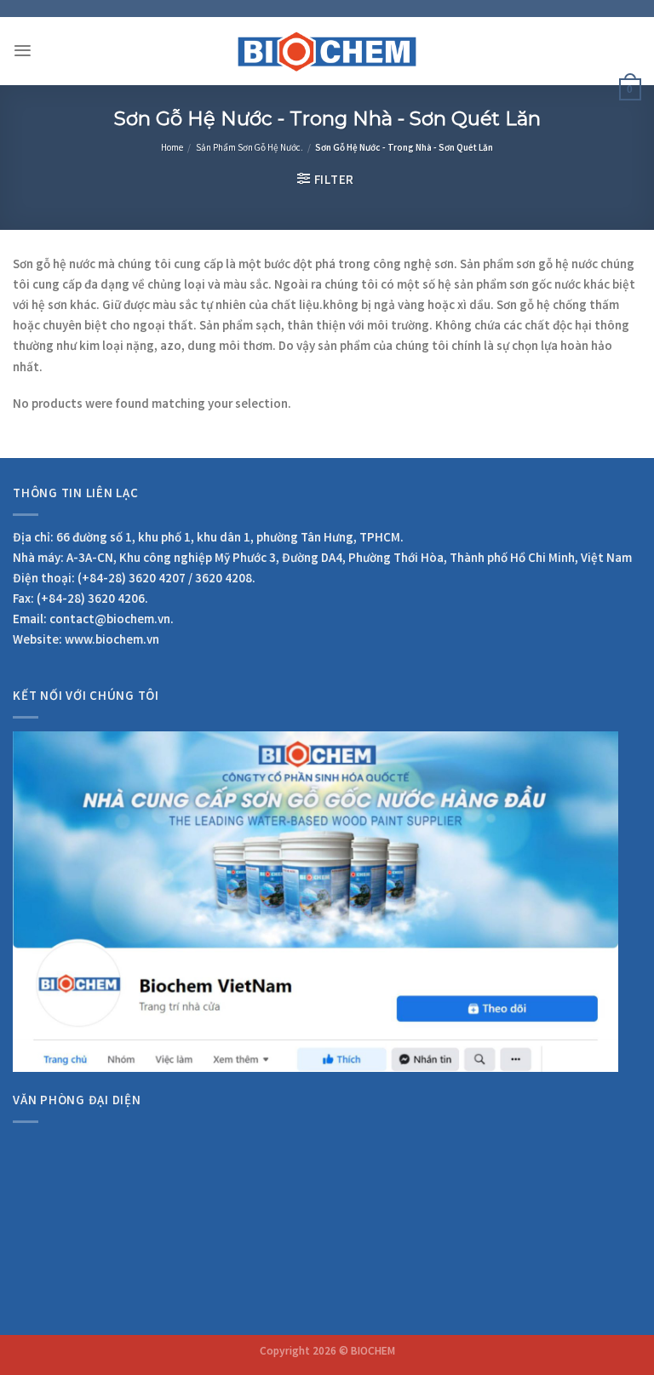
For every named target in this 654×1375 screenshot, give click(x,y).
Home (172, 149)
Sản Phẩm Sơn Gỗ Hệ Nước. (249, 149)
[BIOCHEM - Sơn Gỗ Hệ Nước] (327, 51)
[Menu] (22, 51)
